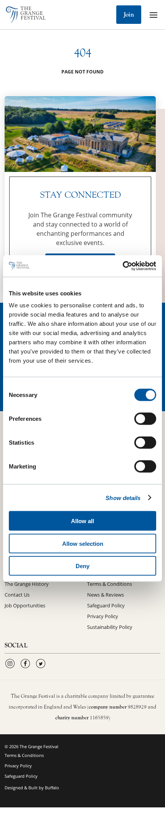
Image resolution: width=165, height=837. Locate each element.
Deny (82, 566)
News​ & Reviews (105, 594)
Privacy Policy (102, 616)
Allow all (82, 521)
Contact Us (17, 594)
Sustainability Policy (109, 627)
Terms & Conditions (109, 583)
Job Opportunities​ (25, 605)
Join (129, 14)
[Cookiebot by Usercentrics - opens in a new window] (122, 266)
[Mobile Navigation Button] (153, 14)
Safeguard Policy (106, 605)
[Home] (26, 14)
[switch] (145, 419)
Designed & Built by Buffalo (32, 787)
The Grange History (27, 583)
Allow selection (82, 543)
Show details (123, 497)
